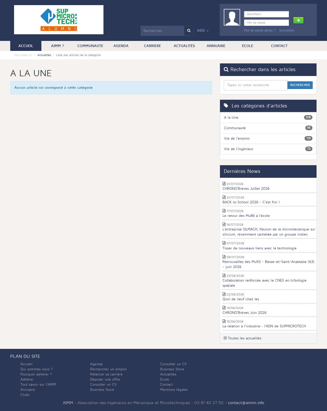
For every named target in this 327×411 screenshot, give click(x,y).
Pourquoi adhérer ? (36, 374)
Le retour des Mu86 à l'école (246, 216)
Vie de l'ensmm (237, 138)
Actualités (184, 46)
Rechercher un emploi (108, 369)
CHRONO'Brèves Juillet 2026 (246, 189)
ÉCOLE (247, 46)
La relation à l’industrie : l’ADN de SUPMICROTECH (264, 326)
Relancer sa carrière (106, 374)
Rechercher (300, 85)
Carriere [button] (152, 46)
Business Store (102, 390)
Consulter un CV (103, 384)
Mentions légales (174, 390)
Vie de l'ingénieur (238, 149)
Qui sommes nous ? (36, 369)
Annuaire (216, 46)
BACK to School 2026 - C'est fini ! (251, 202)
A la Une (231, 117)
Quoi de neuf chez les (241, 299)
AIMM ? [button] (57, 46)
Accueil (29, 46)
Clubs (24, 395)
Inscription (287, 30)
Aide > (203, 30)
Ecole (164, 379)
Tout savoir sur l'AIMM (38, 384)
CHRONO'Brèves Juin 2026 (244, 313)
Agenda (121, 46)
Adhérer (26, 379)
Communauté (235, 128)
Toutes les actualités (244, 338)
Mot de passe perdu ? (259, 30)
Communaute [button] (90, 46)
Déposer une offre (105, 379)
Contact (279, 46)
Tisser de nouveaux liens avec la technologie (260, 248)
